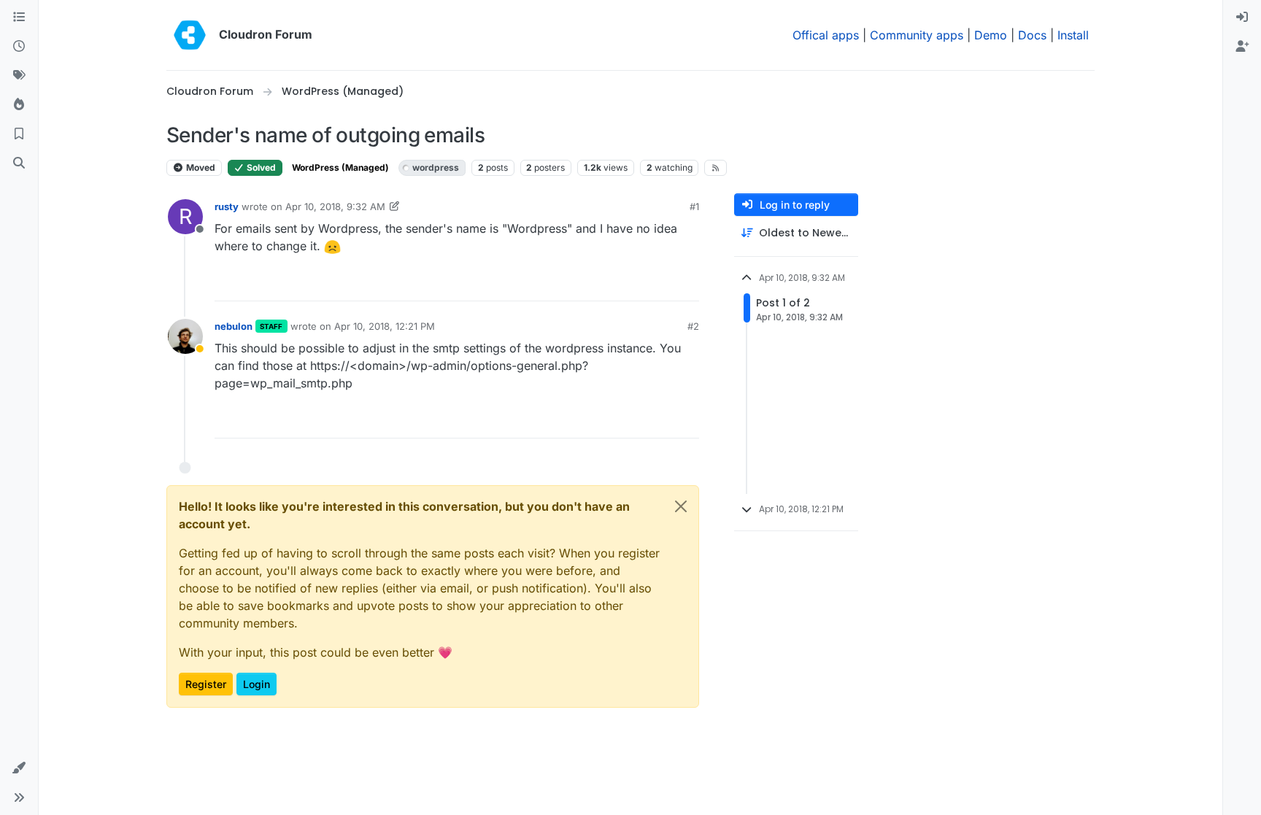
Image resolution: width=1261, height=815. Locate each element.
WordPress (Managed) (340, 167)
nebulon (233, 326)
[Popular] (19, 105)
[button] (19, 768)
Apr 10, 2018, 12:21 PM (384, 326)
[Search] (19, 163)
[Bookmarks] (19, 134)
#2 (693, 326)
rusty (227, 206)
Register (205, 684)
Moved (199, 167)
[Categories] (19, 17)
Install (1073, 35)
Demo (990, 35)
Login (256, 684)
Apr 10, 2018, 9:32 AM (335, 206)
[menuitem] (1242, 17)
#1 (694, 206)
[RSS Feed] (715, 168)
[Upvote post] (666, 283)
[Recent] (19, 46)
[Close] (680, 506)
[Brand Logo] (189, 35)
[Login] (1242, 17)
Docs (1032, 35)
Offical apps (826, 35)
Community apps (916, 35)
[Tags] (19, 76)
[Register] (1242, 46)
